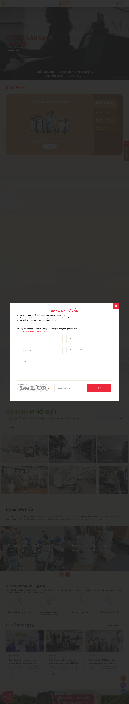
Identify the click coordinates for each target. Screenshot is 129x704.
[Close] (116, 306)
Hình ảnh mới (49, 388)
